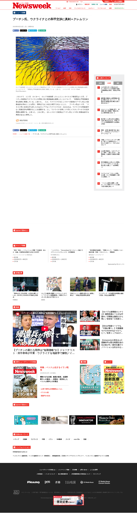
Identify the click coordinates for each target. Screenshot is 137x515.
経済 (64, 8)
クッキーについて (50, 474)
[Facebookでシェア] (16, 30)
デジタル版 (45, 392)
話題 (110, 8)
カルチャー (91, 8)
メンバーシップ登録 (63, 469)
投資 (85, 439)
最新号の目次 (45, 396)
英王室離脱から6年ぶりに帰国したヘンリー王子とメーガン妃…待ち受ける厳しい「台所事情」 (110, 163)
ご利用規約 (40, 474)
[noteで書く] (42, 30)
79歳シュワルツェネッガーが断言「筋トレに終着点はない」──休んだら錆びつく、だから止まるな (110, 142)
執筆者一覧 (95, 4)
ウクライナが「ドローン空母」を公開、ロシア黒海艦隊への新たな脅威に (110, 175)
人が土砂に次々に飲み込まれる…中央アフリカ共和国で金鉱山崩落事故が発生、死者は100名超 (110, 89)
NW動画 (59, 439)
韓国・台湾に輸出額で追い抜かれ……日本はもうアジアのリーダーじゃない (110, 131)
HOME (15, 134)
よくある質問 (94, 469)
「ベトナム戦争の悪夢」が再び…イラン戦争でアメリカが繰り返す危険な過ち (110, 184)
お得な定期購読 (118, 1)
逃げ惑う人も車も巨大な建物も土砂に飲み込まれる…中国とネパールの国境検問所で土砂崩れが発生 (110, 121)
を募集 (107, 456)
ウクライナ (34, 439)
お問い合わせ (83, 469)
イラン (51, 439)
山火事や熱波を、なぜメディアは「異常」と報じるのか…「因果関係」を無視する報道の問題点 (110, 153)
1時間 (100, 83)
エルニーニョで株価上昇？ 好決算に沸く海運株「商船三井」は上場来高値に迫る (110, 111)
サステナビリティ (119, 8)
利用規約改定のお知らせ (20, 452)
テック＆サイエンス (79, 8)
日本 (70, 8)
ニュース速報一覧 (24, 134)
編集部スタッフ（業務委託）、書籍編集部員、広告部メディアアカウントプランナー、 (59, 456)
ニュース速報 (103, 4)
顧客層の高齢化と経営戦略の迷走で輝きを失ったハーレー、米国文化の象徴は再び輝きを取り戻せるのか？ (110, 100)
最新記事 (87, 4)
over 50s (77, 439)
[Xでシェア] (23, 30)
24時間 (109, 83)
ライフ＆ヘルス (102, 8)
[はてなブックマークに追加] (32, 30)
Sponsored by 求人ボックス (116, 264)
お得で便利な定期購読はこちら (51, 389)
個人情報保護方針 (63, 474)
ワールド (58, 8)
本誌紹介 (106, 1)
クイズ (68, 439)
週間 (118, 83)
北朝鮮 (25, 439)
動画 (110, 4)
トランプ (16, 439)
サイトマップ (97, 474)
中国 (43, 439)
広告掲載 (74, 469)
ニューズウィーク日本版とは (47, 469)
